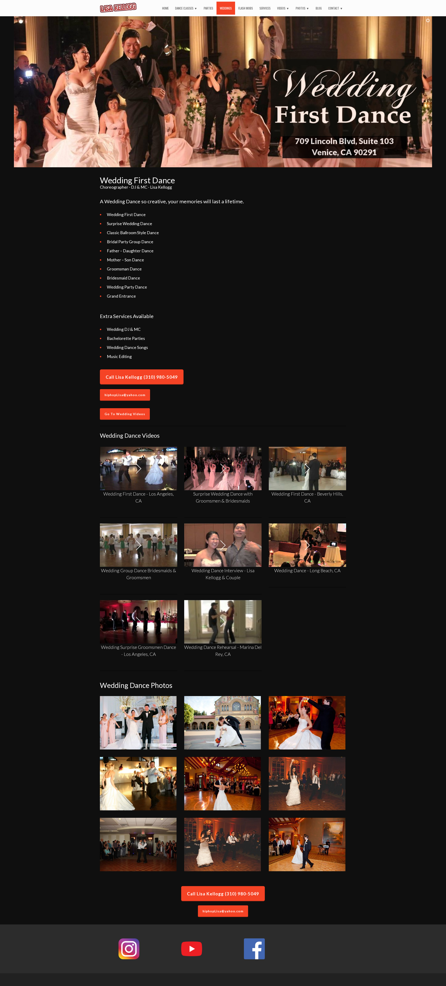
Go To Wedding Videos (125, 414)
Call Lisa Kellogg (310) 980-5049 (142, 377)
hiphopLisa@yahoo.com (125, 395)
